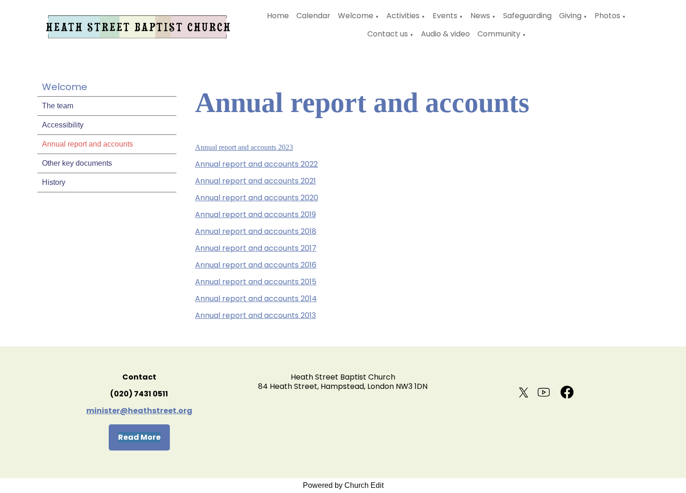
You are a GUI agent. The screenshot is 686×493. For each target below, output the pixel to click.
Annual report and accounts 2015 (255, 281)
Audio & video (445, 33)
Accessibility (63, 125)
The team (57, 106)
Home (278, 15)
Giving (570, 15)
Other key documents (77, 163)
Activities (403, 15)
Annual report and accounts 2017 (255, 248)
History (53, 182)
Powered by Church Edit (343, 485)
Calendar (313, 15)
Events (445, 15)
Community (498, 33)
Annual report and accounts (87, 144)
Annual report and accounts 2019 (255, 214)
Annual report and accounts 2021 (255, 181)
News (480, 15)
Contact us (387, 33)
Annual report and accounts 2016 (255, 265)
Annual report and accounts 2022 (256, 164)
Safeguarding (527, 15)
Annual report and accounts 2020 (256, 197)
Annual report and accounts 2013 (255, 315)
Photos (607, 15)
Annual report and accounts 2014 (256, 298)
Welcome (355, 15)
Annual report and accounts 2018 (255, 231)
